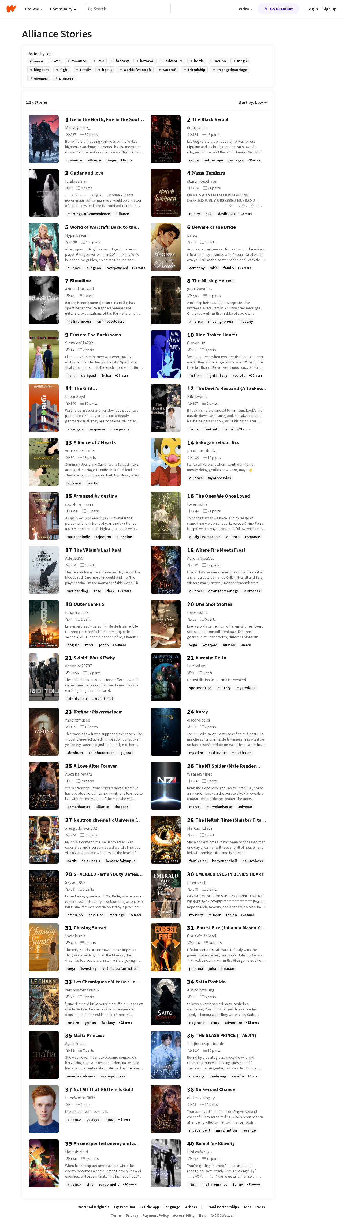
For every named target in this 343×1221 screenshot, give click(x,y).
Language (171, 1207)
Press (260, 1207)
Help (203, 1215)
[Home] (11, 9)
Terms (116, 1215)
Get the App (149, 1207)
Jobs (247, 1207)
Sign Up (329, 9)
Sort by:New (251, 102)
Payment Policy (156, 1215)
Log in (312, 9)
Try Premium (281, 9)
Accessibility (184, 1215)
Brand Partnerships (222, 1207)
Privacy (132, 1215)
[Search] (90, 9)
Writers (191, 1207)
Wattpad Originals (93, 1207)
